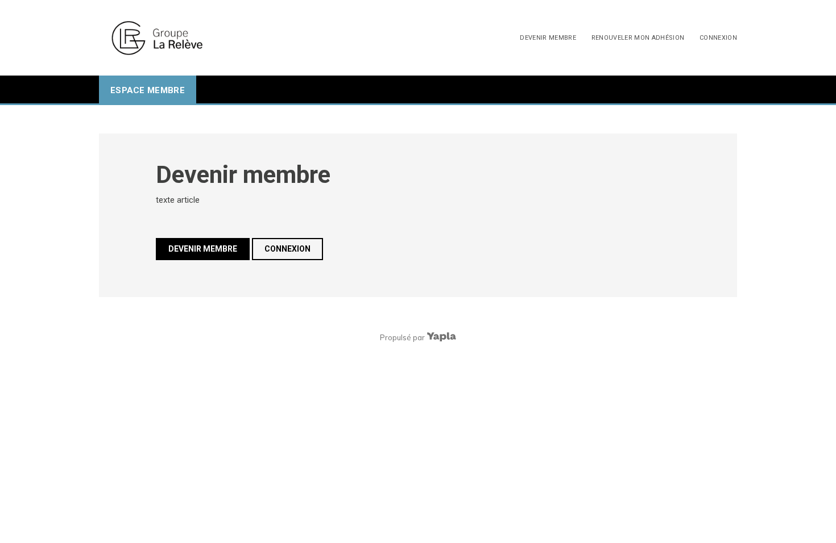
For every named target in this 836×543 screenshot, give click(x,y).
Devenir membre (548, 37)
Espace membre (147, 90)
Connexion (718, 37)
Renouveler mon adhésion (638, 37)
